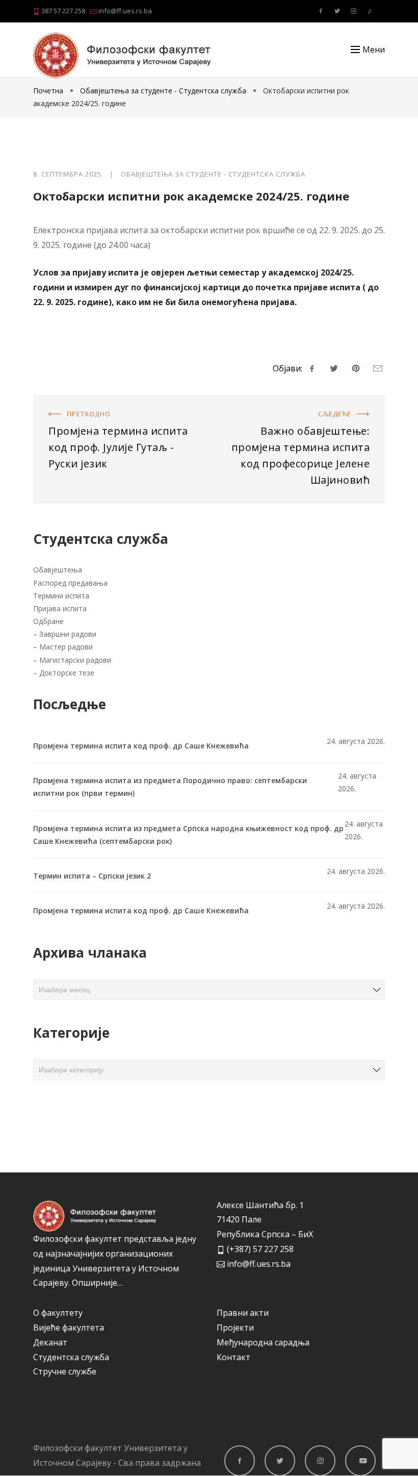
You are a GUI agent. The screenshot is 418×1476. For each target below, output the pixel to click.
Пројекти (235, 1327)
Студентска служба (71, 1357)
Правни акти (243, 1312)
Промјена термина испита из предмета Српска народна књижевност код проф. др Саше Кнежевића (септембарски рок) (188, 834)
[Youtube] (369, 11)
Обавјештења (57, 569)
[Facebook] (321, 11)
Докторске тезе (66, 673)
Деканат (50, 1342)
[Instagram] (353, 11)
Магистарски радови (75, 660)
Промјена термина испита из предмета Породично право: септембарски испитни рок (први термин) (170, 786)
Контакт (233, 1357)
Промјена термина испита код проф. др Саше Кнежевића (141, 745)
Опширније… (97, 1282)
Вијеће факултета (68, 1327)
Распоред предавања (70, 583)
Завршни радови (67, 634)
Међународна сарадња (263, 1342)
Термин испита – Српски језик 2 (92, 876)
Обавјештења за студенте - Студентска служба (163, 90)
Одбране (48, 621)
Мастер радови (66, 647)
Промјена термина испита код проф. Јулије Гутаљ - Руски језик (119, 409)
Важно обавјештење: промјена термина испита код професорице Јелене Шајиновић (304, 416)
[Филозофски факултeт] (122, 55)
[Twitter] (337, 11)
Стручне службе (64, 1371)
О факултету (58, 1312)
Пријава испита (60, 608)
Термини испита (61, 596)
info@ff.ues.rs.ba (124, 10)
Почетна (49, 90)
